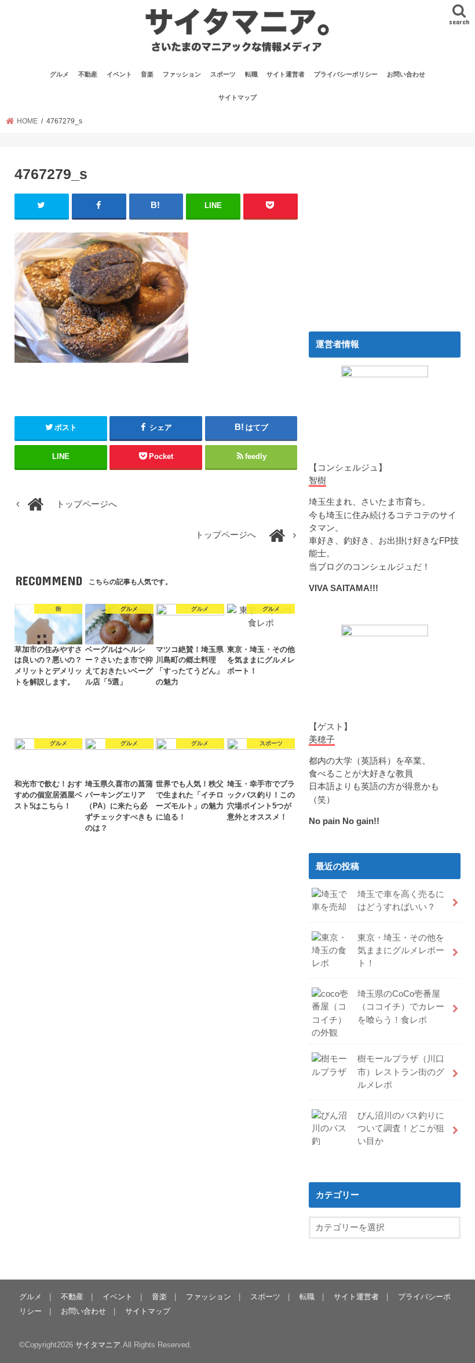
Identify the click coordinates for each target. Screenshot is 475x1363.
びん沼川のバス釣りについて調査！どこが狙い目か (400, 1128)
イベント (119, 74)
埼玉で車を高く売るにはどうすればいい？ (400, 901)
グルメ (59, 74)
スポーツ (223, 74)
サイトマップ (237, 97)
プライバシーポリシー (346, 74)
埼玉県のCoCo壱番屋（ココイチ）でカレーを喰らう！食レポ (400, 1006)
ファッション (182, 74)
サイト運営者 (285, 74)
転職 (251, 74)
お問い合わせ (406, 74)
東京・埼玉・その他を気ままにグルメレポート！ (400, 950)
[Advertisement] (385, 233)
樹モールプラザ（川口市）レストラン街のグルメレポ (400, 1071)
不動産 (87, 74)
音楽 (147, 74)
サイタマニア (97, 1344)
